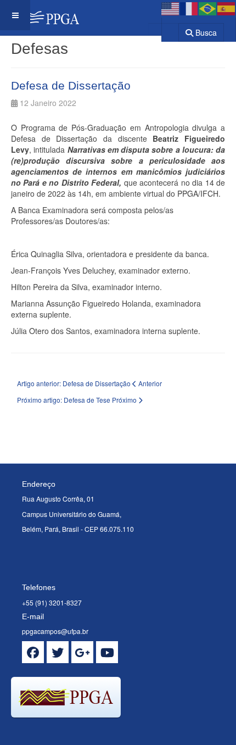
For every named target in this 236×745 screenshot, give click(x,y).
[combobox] (163, 29)
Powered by (61, 731)
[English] (170, 7)
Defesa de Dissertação (71, 85)
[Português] (208, 7)
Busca (205, 32)
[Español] (226, 7)
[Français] (189, 7)
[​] (33, 652)
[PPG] (39, 15)
